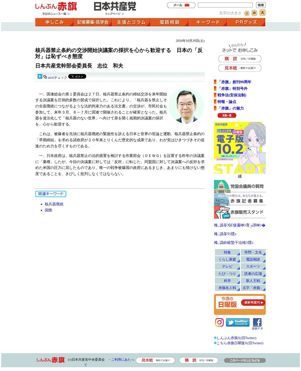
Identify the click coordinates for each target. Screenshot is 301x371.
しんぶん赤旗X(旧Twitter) (236, 338)
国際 (48, 210)
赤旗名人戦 (227, 288)
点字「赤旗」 (253, 288)
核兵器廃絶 (54, 204)
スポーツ (253, 266)
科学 (227, 281)
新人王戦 (253, 281)
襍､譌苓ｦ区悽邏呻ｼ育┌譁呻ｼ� (239, 225)
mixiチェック (57, 77)
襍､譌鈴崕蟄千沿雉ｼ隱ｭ (233, 243)
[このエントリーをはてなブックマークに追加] (40, 77)
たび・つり (227, 274)
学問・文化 (253, 252)
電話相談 (253, 259)
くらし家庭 (227, 259)
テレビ (227, 266)
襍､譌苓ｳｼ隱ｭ (225, 234)
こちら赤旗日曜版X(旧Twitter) (240, 343)
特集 (227, 252)
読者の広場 (253, 274)
